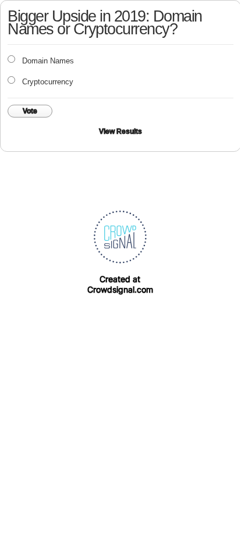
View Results (120, 131)
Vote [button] (30, 111)
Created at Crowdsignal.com (120, 284)
